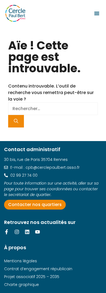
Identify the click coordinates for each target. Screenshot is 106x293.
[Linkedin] (27, 231)
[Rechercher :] (53, 108)
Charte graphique (21, 284)
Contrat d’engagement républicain (38, 269)
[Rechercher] (16, 121)
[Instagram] (16, 231)
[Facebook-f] (6, 231)
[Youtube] (37, 231)
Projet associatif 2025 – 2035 (31, 276)
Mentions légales (20, 261)
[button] (97, 13)
